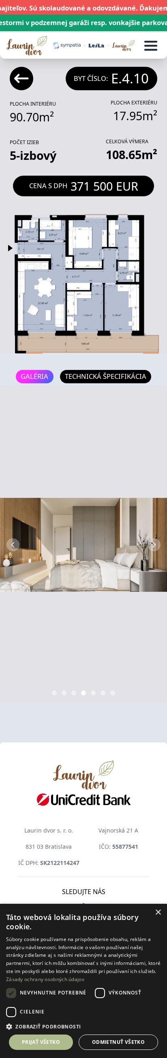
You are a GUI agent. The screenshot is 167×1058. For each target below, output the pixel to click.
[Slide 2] (64, 692)
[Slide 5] (93, 692)
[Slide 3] (73, 692)
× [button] (158, 912)
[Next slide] (154, 544)
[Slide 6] (103, 692)
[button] (83, 1026)
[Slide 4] (83, 692)
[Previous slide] (12, 544)
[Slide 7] (112, 692)
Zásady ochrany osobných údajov (45, 979)
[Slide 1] (54, 692)
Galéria (34, 376)
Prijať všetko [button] (41, 1042)
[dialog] (83, 981)
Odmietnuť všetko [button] (118, 1042)
